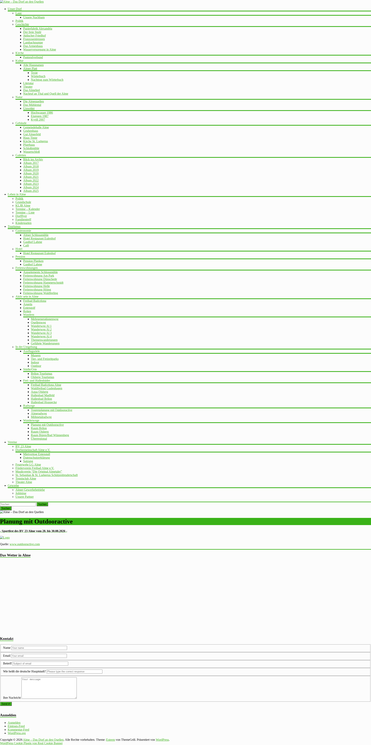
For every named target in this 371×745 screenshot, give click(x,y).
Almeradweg (39, 413)
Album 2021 (31, 177)
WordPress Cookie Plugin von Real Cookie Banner (31, 743)
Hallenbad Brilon (41, 398)
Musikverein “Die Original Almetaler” (38, 471)
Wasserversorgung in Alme (39, 49)
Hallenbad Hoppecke (44, 402)
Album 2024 (31, 187)
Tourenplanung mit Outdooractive (51, 410)
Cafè (26, 245)
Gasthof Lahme (32, 242)
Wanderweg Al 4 (41, 336)
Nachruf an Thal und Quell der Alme (45, 93)
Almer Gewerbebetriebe (30, 489)
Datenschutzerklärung (36, 457)
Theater (27, 86)
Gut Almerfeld (32, 134)
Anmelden (14, 722)
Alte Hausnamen (33, 65)
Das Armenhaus (33, 46)
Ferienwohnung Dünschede (40, 279)
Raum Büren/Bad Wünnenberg (50, 435)
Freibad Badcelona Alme (46, 384)
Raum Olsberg (40, 431)
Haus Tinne (30, 137)
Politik (19, 20)
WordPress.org (17, 733)
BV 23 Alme (23, 446)
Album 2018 (31, 166)
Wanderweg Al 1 (41, 326)
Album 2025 (31, 190)
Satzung (28, 461)
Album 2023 (31, 183)
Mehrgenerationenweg (44, 319)
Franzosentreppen (34, 39)
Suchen (42, 504)
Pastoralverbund (33, 57)
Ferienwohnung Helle (36, 286)
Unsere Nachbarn (34, 17)
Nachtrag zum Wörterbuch (47, 79)
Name (7, 647)
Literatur (28, 83)
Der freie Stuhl (32, 32)
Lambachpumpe (33, 42)
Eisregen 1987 (40, 116)
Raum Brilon (39, 428)
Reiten (27, 311)
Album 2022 (31, 180)
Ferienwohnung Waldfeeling (40, 293)
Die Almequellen (33, 101)
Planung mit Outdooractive (47, 424)
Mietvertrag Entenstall (36, 454)
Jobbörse (20, 493)
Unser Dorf (15, 8)
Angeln (27, 304)
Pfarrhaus (29, 144)
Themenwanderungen (44, 340)
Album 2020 (31, 173)
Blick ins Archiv (33, 159)
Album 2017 (31, 163)
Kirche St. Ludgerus (35, 141)
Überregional (39, 438)
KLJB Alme (22, 205)
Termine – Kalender (27, 209)
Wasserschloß (31, 151)
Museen (36, 355)
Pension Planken (33, 261)
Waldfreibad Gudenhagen (46, 388)
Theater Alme (23, 482)
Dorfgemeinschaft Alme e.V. (32, 449)
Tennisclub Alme (25, 478)
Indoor (35, 362)
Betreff (7, 663)
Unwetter (29, 108)
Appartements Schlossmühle (40, 272)
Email (7, 655)
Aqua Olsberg (39, 391)
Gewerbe (13, 485)
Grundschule (23, 202)
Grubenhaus (30, 130)
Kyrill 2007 (38, 119)
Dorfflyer (21, 216)
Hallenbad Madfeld (42, 395)
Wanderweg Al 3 (41, 333)
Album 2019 (31, 170)
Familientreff (23, 219)
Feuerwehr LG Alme (28, 464)
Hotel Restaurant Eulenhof (39, 238)
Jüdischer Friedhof (34, 35)
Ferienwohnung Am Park (38, 275)
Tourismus (14, 226)
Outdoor (36, 365)
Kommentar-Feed (18, 729)
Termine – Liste (25, 212)
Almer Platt (30, 68)
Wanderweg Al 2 (41, 329)
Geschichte (22, 24)
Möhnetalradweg (41, 417)
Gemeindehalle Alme (36, 127)
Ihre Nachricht (12, 697)
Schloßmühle (31, 148)
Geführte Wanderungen (45, 343)
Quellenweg (38, 322)
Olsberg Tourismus (42, 377)
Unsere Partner (24, 496)
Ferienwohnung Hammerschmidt (43, 282)
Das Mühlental (32, 104)
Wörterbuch (38, 76)
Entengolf (29, 307)
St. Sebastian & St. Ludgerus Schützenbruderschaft (46, 475)
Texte (34, 72)
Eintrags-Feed (16, 726)
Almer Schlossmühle (36, 235)
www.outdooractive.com (25, 544)
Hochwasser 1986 (42, 112)
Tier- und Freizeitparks (45, 358)
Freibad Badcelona (34, 300)
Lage (18, 13)
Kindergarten (23, 223)
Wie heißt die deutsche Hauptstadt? (24, 671)
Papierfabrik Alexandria (37, 28)
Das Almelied (31, 90)
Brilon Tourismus (41, 373)
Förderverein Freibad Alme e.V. (34, 468)
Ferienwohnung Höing (37, 289)
